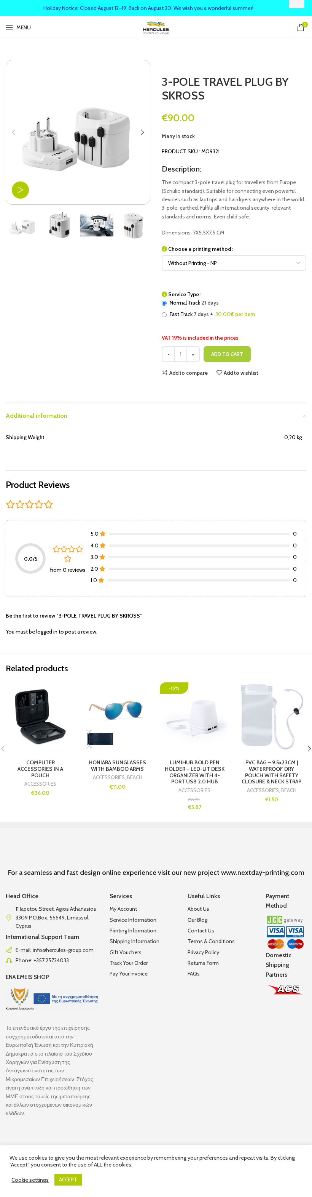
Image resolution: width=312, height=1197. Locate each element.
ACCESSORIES (40, 784)
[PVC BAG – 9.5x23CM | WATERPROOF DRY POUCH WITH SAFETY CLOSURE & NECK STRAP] (272, 717)
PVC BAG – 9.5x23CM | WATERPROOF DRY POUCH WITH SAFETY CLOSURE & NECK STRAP (271, 772)
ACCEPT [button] (68, 1179)
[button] (13, 132)
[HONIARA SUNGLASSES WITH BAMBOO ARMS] (118, 717)
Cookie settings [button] (30, 1179)
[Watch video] (20, 190)
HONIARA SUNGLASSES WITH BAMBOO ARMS (117, 765)
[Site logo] (156, 26)
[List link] (52, 950)
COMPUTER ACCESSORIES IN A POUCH (40, 769)
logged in (46, 631)
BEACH (134, 777)
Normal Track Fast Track (212, 308)
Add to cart (227, 354)
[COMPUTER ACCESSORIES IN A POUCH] (40, 717)
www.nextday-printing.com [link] (262, 872)
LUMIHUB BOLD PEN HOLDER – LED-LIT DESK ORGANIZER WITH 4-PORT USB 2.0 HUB (194, 772)
